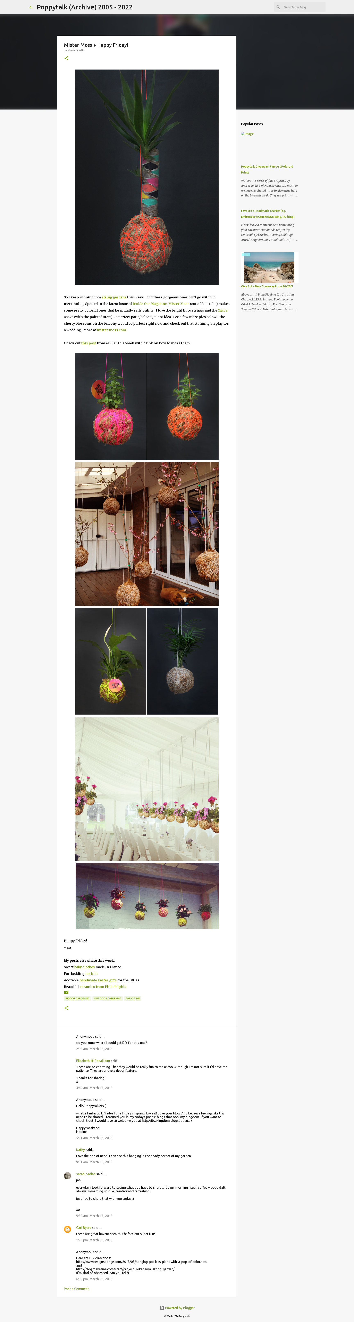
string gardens (114, 297)
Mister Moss (178, 304)
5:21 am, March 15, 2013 (94, 1138)
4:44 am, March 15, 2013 (94, 1088)
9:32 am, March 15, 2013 (94, 1216)
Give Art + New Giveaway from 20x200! (267, 286)
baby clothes (84, 967)
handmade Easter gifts (98, 980)
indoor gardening (77, 998)
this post (88, 343)
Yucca (222, 310)
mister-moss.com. (112, 330)
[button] (66, 58)
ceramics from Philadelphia (103, 987)
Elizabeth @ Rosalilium (93, 1061)
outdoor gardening (107, 998)
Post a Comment (76, 1289)
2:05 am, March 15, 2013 (94, 1049)
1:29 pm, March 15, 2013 (94, 1240)
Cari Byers (83, 1228)
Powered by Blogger (179, 1308)
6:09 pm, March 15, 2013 (94, 1279)
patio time (133, 998)
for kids (91, 974)
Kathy (80, 1150)
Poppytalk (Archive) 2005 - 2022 (85, 7)
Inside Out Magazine (150, 304)
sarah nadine (85, 1174)
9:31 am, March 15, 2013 (94, 1162)
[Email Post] (66, 994)
